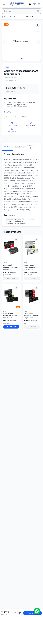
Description (8, 147)
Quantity (7, 112)
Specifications (20, 147)
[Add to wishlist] (16, 239)
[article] (11, 258)
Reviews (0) (30, 147)
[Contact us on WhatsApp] (37, 611)
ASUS (7, 67)
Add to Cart (32, 613)
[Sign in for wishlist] (34, 4)
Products (12, 17)
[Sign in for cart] (39, 4)
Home (6, 17)
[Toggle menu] (4, 3)
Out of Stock (11, 278)
